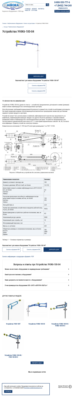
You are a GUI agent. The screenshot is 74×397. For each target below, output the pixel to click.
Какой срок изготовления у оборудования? (18, 274)
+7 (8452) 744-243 (63, 5)
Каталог (34, 9)
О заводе (28, 9)
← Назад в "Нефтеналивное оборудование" (13, 27)
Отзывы (45, 17)
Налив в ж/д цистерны (29, 23)
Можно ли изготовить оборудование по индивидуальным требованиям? (27, 269)
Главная (4, 23)
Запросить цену (38, 76)
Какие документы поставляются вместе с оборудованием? (23, 280)
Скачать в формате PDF (38, 85)
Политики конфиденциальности (33, 388)
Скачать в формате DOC (38, 91)
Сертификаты (37, 17)
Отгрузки (34, 10)
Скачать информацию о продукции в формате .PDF (18, 256)
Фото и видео (54, 17)
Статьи (28, 17)
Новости (27, 10)
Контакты (41, 9)
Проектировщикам (18, 17)
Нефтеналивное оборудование (15, 23)
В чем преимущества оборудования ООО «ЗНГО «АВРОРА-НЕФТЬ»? (26, 285)
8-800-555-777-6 (62, 2)
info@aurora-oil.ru (63, 8)
